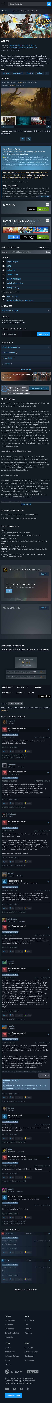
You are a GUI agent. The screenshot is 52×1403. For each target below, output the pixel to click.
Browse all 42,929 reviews (26, 1289)
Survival (6, 73)
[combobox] (27, 4)
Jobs (26, 1325)
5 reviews (11, 1110)
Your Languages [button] (14, 703)
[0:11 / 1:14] (26, 102)
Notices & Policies (12, 1356)
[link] (28, 237)
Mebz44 (11, 873)
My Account (29, 1360)
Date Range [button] (6, 692)
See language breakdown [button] (11, 649)
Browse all (44, 247)
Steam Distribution (12, 1333)
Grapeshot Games (16, 45)
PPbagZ (11, 961)
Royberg (11, 1108)
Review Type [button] (7, 687)
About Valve (29, 1320)
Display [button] (31, 692)
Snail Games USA (30, 48)
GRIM (10, 1149)
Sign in (4, 131)
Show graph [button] (43, 696)
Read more (45, 196)
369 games (11, 767)
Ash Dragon (12, 919)
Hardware (28, 1329)
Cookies (8, 1360)
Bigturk (10, 1189)
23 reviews (11, 1028)
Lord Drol (11, 721)
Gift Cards (9, 1337)
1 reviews (11, 816)
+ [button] (46, 73)
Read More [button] (44, 1075)
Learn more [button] (43, 334)
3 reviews (20, 876)
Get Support (29, 1356)
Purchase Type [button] (22, 687)
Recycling (28, 1333)
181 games (11, 1152)
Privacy (7, 1348)
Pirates (30, 73)
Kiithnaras (12, 764)
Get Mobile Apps (13, 1396)
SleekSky (11, 1026)
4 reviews (21, 1152)
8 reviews (11, 723)
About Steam (10, 1320)
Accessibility (9, 1352)
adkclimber (12, 814)
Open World (18, 73)
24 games (11, 876)
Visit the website (9, 353)
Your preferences (43, 649)
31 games (11, 1192)
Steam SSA (9, 1325)
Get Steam (29, 1348)
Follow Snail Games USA (20, 584)
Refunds (8, 1364)
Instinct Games (30, 45)
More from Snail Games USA (25, 569)
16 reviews (21, 921)
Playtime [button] (20, 692)
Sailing (39, 73)
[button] (5, 11)
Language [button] (38, 687)
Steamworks (9, 1329)
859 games (11, 921)
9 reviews (21, 767)
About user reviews (28, 649)
